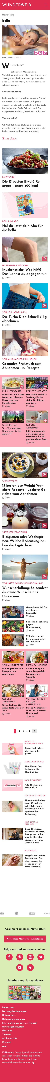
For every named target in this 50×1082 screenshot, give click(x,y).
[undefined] (15, 916)
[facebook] (9, 958)
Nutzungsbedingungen (14, 1011)
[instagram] (30, 958)
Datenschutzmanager (13, 1019)
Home (5, 15)
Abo (4, 1046)
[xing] (30, 968)
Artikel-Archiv (9, 1038)
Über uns (7, 1031)
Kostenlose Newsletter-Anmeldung (25, 939)
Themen (6, 1035)
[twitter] (41, 958)
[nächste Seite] (34, 731)
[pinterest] (20, 958)
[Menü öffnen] (46, 5)
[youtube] (20, 968)
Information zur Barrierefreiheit (19, 1023)
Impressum (8, 1007)
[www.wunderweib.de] (16, 5)
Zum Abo (9, 139)
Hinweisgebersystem (13, 1027)
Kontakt (6, 1042)
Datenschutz (8, 1015)
